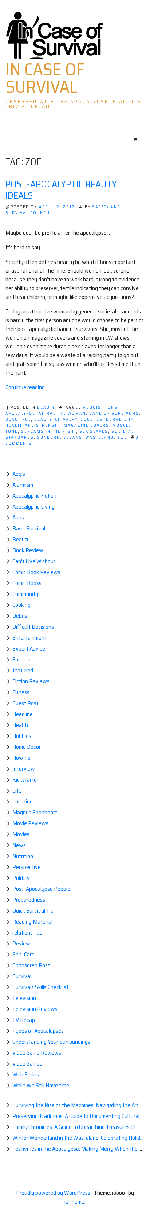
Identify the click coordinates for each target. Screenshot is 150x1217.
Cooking (21, 604)
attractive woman (62, 413)
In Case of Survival (44, 78)
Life (16, 790)
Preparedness (28, 899)
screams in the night (48, 431)
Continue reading (25, 387)
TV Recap (23, 1019)
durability (119, 419)
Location (22, 801)
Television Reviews (35, 1008)
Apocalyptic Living (33, 506)
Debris (19, 615)
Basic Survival (28, 528)
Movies (20, 834)
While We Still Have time (40, 1085)
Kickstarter (25, 779)
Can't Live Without (34, 561)
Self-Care (23, 954)
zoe (122, 437)
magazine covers (86, 425)
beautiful (18, 419)
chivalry (66, 419)
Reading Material (32, 921)
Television (24, 998)
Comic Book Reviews (36, 572)
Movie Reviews (30, 823)
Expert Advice (28, 648)
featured (22, 670)
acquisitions (100, 407)
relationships (27, 932)
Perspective (26, 867)
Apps (18, 517)
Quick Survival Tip (33, 910)
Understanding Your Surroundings (51, 1041)
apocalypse (20, 413)
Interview (23, 768)
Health (20, 725)
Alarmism (22, 484)
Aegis (18, 473)
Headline (22, 714)
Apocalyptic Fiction (34, 495)
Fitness (20, 692)
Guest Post (25, 703)
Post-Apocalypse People (41, 888)
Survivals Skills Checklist (40, 987)
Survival (21, 976)
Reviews (22, 943)
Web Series (25, 1074)
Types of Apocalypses (38, 1030)
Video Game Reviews (36, 1052)
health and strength (32, 425)
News (19, 845)
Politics (20, 877)
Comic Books (27, 583)
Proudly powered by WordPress (53, 1192)
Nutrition (22, 856)
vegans (72, 437)
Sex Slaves (93, 431)
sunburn (48, 437)
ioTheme (74, 1201)
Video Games (27, 1063)
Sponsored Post (31, 965)
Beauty (46, 407)
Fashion (21, 659)
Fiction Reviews (31, 681)
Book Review (27, 550)
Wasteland (100, 437)
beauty (43, 419)
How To (21, 757)
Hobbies (21, 735)
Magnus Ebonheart (34, 812)
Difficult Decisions (33, 626)
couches (91, 419)
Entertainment (29, 637)
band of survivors (114, 413)
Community (25, 593)
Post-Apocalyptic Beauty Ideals (61, 190)
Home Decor (26, 746)
